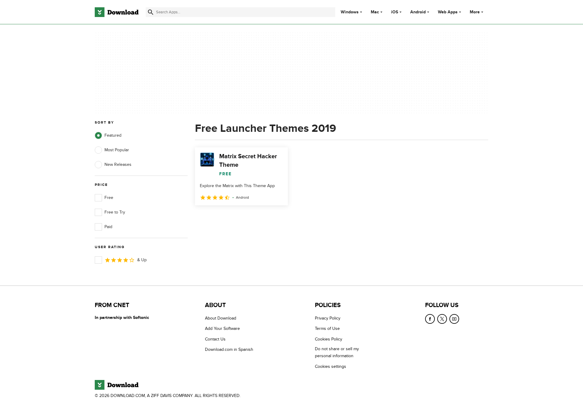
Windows (350, 12)
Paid (108, 226)
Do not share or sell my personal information (337, 352)
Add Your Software (222, 328)
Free (108, 197)
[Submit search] (150, 12)
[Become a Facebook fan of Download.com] (430, 319)
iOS (394, 12)
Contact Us (215, 339)
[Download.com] (116, 12)
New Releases (117, 164)
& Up (142, 259)
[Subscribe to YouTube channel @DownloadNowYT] (454, 319)
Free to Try (114, 212)
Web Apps (448, 12)
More (475, 12)
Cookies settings (330, 366)
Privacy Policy (327, 318)
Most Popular (116, 149)
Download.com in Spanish (229, 349)
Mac (375, 12)
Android (418, 12)
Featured (112, 135)
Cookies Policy (328, 339)
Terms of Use (327, 328)
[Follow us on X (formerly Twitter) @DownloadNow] (442, 319)
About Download (220, 318)
